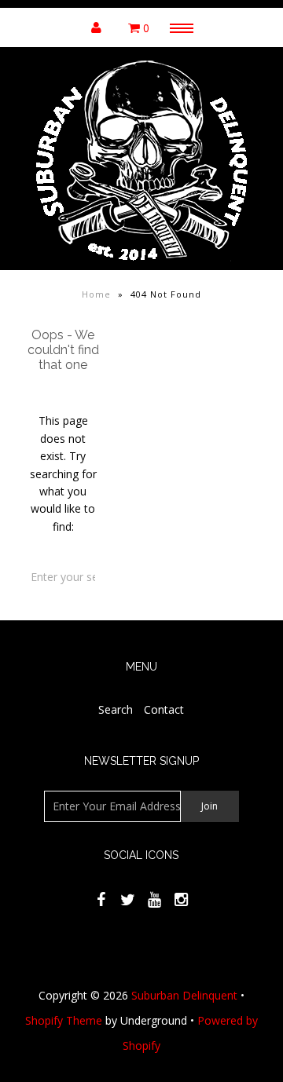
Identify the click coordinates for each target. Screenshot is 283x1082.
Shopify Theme (63, 1020)
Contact (164, 709)
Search (115, 709)
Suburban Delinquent (184, 995)
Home (96, 294)
